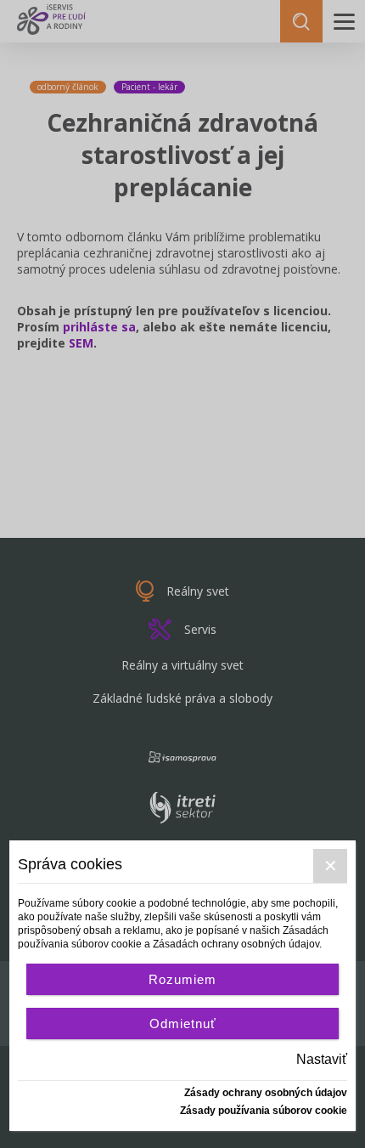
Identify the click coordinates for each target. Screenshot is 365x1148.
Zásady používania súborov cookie (263, 1111)
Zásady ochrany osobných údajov (265, 1093)
